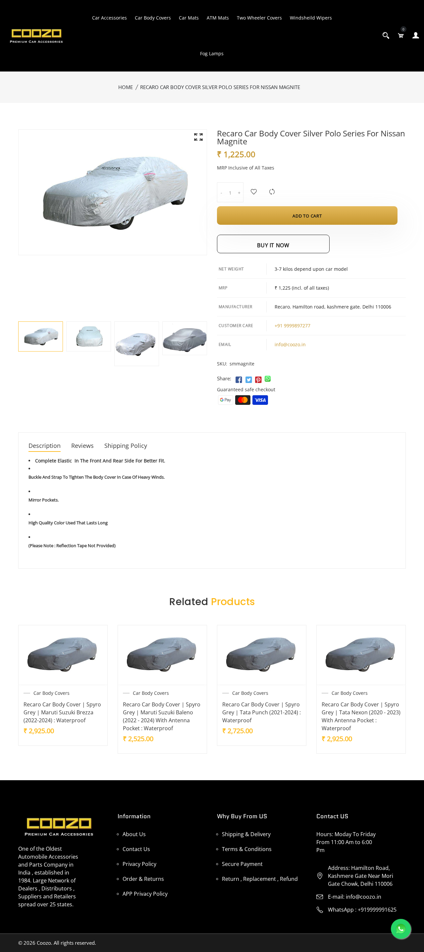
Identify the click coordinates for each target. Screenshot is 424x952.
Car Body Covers (153, 18)
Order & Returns (143, 878)
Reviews (82, 446)
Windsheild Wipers (311, 18)
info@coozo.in (290, 344)
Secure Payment (242, 864)
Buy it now (273, 245)
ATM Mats (218, 18)
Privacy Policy (139, 864)
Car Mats (189, 18)
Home (125, 87)
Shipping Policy (125, 446)
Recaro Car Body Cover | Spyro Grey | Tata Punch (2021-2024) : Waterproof (261, 712)
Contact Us (136, 849)
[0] (401, 35)
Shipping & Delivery (246, 834)
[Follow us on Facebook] (238, 380)
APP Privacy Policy (145, 893)
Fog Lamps (212, 53)
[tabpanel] (41, 336)
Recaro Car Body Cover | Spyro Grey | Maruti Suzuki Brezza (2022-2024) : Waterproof (62, 712)
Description (44, 446)
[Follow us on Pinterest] (258, 380)
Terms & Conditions (247, 849)
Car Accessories (109, 18)
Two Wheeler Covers (259, 18)
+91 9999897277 (292, 325)
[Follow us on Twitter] (248, 380)
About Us (134, 834)
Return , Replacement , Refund (260, 878)
